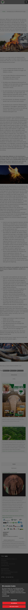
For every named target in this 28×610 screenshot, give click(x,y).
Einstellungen (14, 599)
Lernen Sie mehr (5, 595)
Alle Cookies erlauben (14, 606)
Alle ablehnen (14, 603)
